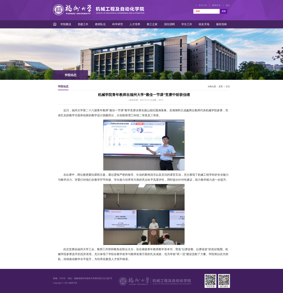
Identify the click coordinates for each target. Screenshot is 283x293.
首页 (221, 86)
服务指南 (221, 24)
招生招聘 (169, 24)
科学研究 (117, 24)
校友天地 (204, 24)
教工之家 (152, 24)
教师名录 (216, 5)
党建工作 (83, 24)
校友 (228, 5)
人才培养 (135, 24)
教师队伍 (100, 24)
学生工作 (203, 5)
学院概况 (65, 24)
